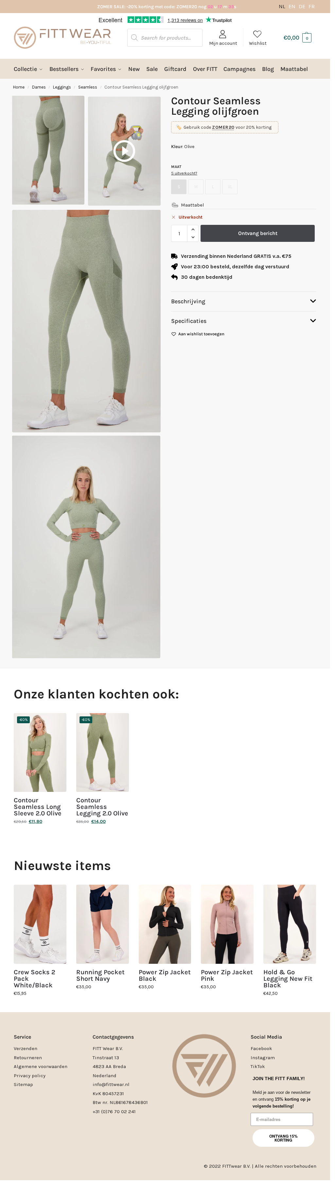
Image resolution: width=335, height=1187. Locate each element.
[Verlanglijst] (57, 723)
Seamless (87, 87)
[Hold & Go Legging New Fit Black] (289, 924)
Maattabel (192, 205)
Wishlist (258, 43)
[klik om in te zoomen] (86, 321)
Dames (39, 87)
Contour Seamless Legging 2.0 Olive (102, 807)
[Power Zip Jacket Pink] (227, 924)
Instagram (263, 1058)
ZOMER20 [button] (223, 127)
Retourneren (28, 1058)
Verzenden (25, 1048)
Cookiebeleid (147, 631)
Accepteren (103, 617)
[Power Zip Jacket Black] (165, 924)
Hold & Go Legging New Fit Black (287, 979)
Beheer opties (227, 617)
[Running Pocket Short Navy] (102, 924)
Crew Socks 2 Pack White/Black (34, 979)
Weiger (165, 617)
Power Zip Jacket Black (165, 975)
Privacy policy (29, 1075)
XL (230, 186)
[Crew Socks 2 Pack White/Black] (40, 924)
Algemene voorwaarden (40, 1066)
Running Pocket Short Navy (100, 975)
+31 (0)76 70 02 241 (114, 1111)
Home (19, 87)
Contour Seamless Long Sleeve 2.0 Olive (38, 807)
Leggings (62, 87)
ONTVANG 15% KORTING (283, 1138)
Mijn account (223, 43)
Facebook (261, 1048)
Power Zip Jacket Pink (227, 975)
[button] (253, 555)
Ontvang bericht (257, 233)
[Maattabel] (175, 205)
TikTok (258, 1066)
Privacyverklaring (177, 631)
